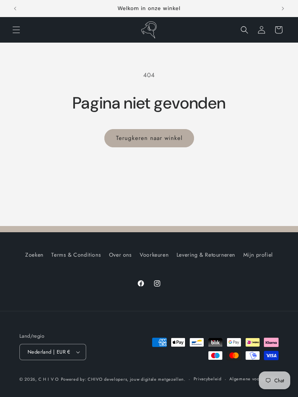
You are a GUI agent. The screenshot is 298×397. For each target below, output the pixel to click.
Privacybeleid (208, 379)
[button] (16, 29)
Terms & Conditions (76, 255)
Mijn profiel (258, 255)
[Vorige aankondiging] (15, 8)
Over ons (120, 255)
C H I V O (48, 379)
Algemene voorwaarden (253, 379)
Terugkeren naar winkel (149, 138)
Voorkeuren (154, 255)
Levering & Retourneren (206, 255)
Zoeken (34, 255)
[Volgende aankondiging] (282, 8)
